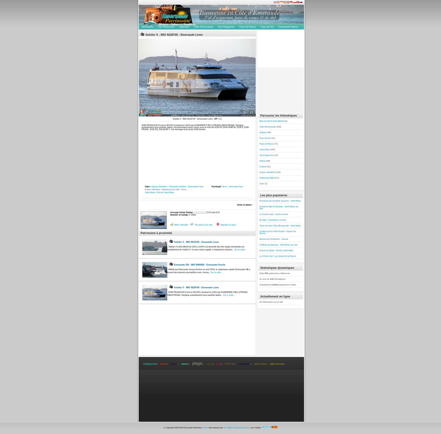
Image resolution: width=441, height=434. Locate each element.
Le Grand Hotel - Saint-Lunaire (273, 214)
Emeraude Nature (288, 26)
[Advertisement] (197, 156)
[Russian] (301, 2)
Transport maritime (177, 186)
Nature (262, 161)
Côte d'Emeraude (203, 26)
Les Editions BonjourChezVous (236, 428)
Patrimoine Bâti (266, 178)
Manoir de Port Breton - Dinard (273, 239)
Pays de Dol (267, 26)
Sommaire (147, 26)
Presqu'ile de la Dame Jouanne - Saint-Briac (280, 201)
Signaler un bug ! (228, 225)
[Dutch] (288, 2)
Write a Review (181, 225)
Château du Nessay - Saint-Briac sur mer (278, 245)
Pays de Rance (247, 26)
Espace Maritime (159, 186)
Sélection (184, 26)
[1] (195, 212)
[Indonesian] (281, 2)
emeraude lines (235, 186)
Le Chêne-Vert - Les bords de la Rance (277, 256)
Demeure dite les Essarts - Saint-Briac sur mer (278, 207)
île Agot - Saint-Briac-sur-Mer (272, 220)
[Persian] (278, 2)
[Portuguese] (298, 2)
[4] (202, 212)
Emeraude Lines (196, 186)
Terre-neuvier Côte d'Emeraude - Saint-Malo (280, 225)
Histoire (263, 132)
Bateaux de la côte (171, 189)
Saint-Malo (150, 192)
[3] (200, 212)
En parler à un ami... (204, 225)
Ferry (183, 189)
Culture (262, 166)
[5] (205, 212)
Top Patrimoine (166, 26)
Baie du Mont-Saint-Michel (271, 121)
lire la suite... (240, 249)
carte (205, 428)
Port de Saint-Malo (165, 192)
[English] (275, 2)
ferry (225, 186)
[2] (198, 212)
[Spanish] (284, 2)
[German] (291, 2)
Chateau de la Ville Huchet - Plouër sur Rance (277, 232)
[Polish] (294, 2)
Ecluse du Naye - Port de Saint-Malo (276, 250)
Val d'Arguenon (226, 26)
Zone (261, 183)
